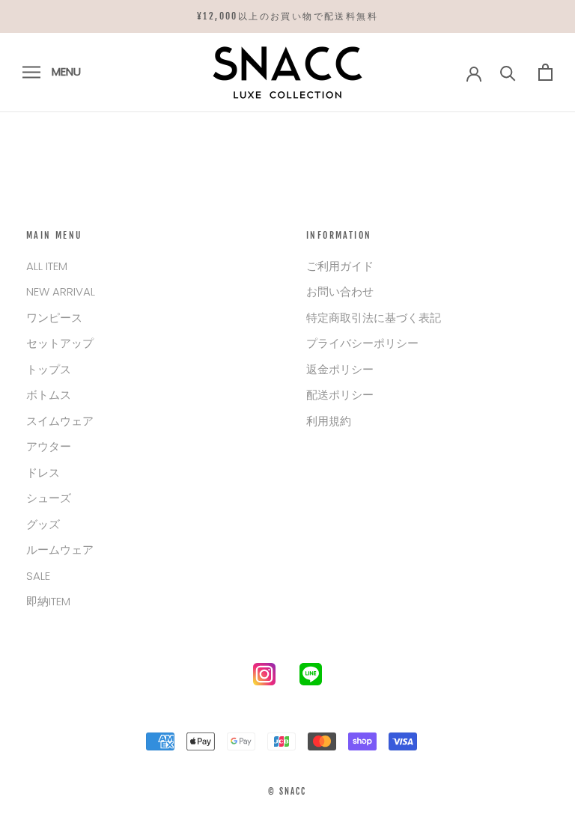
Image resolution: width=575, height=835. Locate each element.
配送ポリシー (340, 395)
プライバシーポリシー (362, 343)
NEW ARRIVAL (60, 291)
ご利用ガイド (340, 266)
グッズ (43, 524)
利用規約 (328, 421)
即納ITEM (48, 601)
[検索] (508, 72)
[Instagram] (264, 677)
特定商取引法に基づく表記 (373, 317)
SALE (38, 576)
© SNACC (287, 791)
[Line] (310, 677)
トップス (48, 369)
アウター (48, 446)
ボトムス (48, 395)
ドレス (43, 472)
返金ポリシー (340, 369)
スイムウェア (60, 421)
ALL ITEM (46, 266)
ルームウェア (60, 549)
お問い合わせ (340, 291)
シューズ (48, 498)
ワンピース (54, 317)
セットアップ (60, 343)
